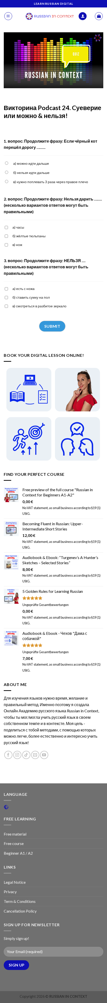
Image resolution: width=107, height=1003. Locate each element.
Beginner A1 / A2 (18, 853)
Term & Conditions (20, 901)
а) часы (18, 227)
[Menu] (8, 16)
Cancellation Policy (20, 911)
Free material (15, 834)
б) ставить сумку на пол (31, 297)
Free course (14, 843)
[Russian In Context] (50, 16)
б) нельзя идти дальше (31, 172)
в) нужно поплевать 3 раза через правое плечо (50, 182)
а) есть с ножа (23, 288)
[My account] (83, 16)
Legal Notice (15, 882)
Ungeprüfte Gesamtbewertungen (45, 605)
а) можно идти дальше (31, 163)
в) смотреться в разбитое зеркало (39, 306)
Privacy (10, 891)
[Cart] (99, 16)
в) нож (17, 244)
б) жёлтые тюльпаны (29, 236)
